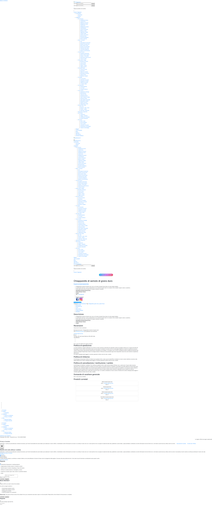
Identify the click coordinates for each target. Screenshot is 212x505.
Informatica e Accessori (84, 79)
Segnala (7, 479)
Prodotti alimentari (83, 86)
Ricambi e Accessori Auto (84, 44)
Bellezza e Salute (83, 30)
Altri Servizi (78, 134)
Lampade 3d (82, 114)
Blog (77, 131)
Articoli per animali (83, 98)
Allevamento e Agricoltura (82, 111)
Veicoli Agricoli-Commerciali (85, 42)
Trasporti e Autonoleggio (84, 127)
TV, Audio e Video (83, 83)
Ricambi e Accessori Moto (85, 46)
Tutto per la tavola (83, 69)
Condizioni (4, 414)
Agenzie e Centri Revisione (85, 50)
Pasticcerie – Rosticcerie (84, 110)
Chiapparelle (91, 303)
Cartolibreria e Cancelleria (85, 117)
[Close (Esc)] (0, 463)
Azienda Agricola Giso (78, 333)
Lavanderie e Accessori (82, 253)
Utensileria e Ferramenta (84, 53)
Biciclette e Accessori (84, 61)
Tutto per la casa (83, 94)
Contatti (4, 411)
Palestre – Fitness (83, 65)
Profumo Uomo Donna (84, 34)
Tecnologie (80, 77)
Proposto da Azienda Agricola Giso (81, 284)
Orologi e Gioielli (83, 33)
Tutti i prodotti (79, 130)
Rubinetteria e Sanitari (84, 101)
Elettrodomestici (83, 93)
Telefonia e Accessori (84, 82)
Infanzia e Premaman (84, 29)
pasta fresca (102, 303)
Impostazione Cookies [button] (181, 443)
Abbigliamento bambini (84, 26)
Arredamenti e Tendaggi (84, 91)
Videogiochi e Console (84, 81)
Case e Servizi (80, 90)
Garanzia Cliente (7, 419)
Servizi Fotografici (83, 122)
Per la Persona (80, 18)
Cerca (93, 3)
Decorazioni (82, 70)
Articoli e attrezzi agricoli (84, 54)
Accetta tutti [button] (190, 443)
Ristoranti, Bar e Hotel (82, 105)
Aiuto (3, 418)
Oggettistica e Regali (84, 32)
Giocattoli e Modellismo (84, 37)
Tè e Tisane (82, 87)
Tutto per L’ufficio (83, 58)
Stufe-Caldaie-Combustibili (85, 99)
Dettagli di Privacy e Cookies (6, 453)
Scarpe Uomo (82, 25)
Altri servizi (80, 119)
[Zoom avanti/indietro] (0, 503)
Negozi (77, 129)
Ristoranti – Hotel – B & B (84, 107)
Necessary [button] (2, 454)
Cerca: (75, 3)
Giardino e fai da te (83, 102)
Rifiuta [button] (194, 443)
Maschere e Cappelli (84, 75)
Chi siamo (4, 410)
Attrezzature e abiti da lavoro (85, 57)
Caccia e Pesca (83, 62)
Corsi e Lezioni (83, 123)
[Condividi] (2, 503)
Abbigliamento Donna (84, 20)
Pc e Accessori (83, 78)
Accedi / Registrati (77, 12)
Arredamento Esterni (84, 95)
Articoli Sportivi (83, 63)
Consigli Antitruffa (8, 420)
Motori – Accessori (81, 40)
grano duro (96, 303)
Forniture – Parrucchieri (82, 184)
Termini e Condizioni (8, 415)
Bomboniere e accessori (84, 73)
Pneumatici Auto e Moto (84, 48)
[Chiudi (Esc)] (3, 503)
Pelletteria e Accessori (84, 22)
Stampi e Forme (83, 74)
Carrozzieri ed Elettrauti (84, 49)
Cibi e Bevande (81, 85)
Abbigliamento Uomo (84, 24)
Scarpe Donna (82, 21)
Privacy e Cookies (8, 416)
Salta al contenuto (4, 0)
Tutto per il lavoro (79, 180)
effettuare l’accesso (80, 331)
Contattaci (6, 412)
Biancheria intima (83, 36)
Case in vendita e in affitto (85, 97)
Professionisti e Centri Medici (85, 126)
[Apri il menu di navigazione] (74, 139)
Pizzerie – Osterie (83, 109)
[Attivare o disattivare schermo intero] (1, 503)
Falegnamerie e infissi (84, 103)
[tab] (78, 305)
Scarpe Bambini (83, 28)
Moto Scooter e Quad (84, 45)
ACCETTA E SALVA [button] (4, 459)
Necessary (3, 455)
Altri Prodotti (80, 113)
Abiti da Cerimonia (83, 38)
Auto (81, 41)
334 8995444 (81, 294)
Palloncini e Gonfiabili (84, 71)
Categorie (78, 17)
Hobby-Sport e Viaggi (80, 188)
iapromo (77, 133)
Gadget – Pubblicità (83, 115)
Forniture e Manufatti (84, 118)
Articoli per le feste (81, 67)
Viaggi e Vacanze (83, 66)
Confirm (7, 496)
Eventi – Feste (82, 121)
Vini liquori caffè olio (84, 89)
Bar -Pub (82, 106)
